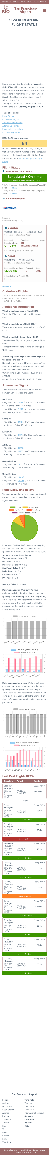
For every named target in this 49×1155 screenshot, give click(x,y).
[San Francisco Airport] (6, 9)
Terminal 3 (29, 1109)
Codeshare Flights (10, 119)
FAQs (26, 1126)
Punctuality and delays (12, 129)
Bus (4, 1126)
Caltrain (5, 1135)
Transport (7, 1119)
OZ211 (20, 464)
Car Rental (29, 1119)
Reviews (28, 1123)
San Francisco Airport (25, 10)
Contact (35, 1150)
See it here (12, 188)
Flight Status (8, 116)
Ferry (4, 1139)
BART (4, 1132)
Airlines (5, 1113)
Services (28, 1116)
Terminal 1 (29, 1103)
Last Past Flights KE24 (12, 132)
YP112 (20, 402)
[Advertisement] (24, 55)
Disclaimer (27, 1150)
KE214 (20, 435)
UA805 (21, 477)
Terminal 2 (29, 1106)
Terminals (29, 1100)
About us (42, 1150)
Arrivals (5, 1103)
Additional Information (12, 122)
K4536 (20, 422)
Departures (7, 1106)
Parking (5, 1116)
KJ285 (20, 451)
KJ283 (20, 448)
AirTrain (5, 1123)
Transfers (6, 1142)
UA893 (21, 480)
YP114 (20, 409)
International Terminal (34, 1113)
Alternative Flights (10, 126)
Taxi (4, 1129)
